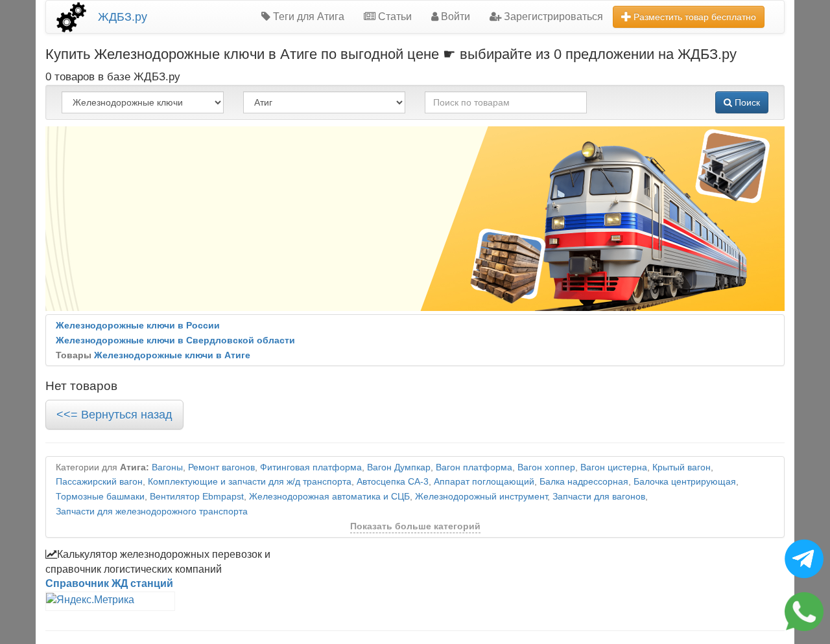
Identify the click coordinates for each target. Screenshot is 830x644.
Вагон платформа (474, 467)
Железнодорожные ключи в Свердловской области (175, 340)
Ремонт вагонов (221, 467)
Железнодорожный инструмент (481, 496)
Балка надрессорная (584, 482)
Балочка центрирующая (685, 482)
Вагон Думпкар (399, 467)
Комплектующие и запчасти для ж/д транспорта (249, 482)
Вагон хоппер (546, 467)
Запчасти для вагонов (598, 496)
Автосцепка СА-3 (393, 482)
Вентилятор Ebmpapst (197, 496)
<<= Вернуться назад (114, 414)
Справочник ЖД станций (109, 583)
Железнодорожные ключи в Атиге (172, 355)
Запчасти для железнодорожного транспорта (152, 511)
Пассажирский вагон (99, 482)
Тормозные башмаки (100, 496)
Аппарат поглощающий (484, 482)
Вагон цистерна (613, 467)
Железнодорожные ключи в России (138, 325)
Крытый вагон (681, 467)
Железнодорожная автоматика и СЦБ (329, 496)
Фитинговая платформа (311, 467)
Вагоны (167, 467)
